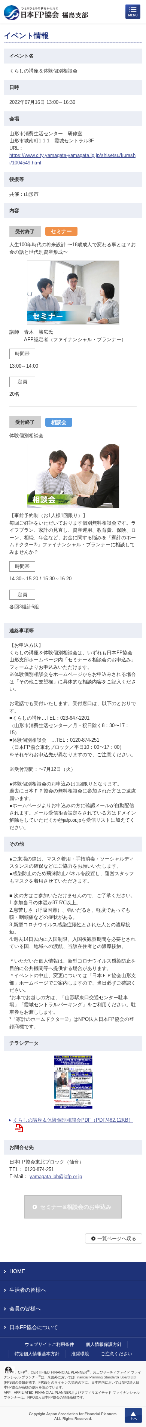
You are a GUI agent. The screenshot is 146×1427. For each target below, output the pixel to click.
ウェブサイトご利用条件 (49, 1344)
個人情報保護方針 (104, 1344)
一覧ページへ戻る (116, 1238)
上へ (133, 1415)
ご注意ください (116, 1353)
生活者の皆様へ (27, 1290)
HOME (17, 1271)
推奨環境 (80, 1353)
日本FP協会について (33, 1327)
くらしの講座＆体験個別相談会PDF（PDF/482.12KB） (73, 1120)
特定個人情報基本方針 (37, 1353)
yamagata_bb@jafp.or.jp (56, 1176)
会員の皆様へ (25, 1309)
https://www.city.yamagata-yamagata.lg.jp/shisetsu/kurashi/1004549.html (72, 159)
